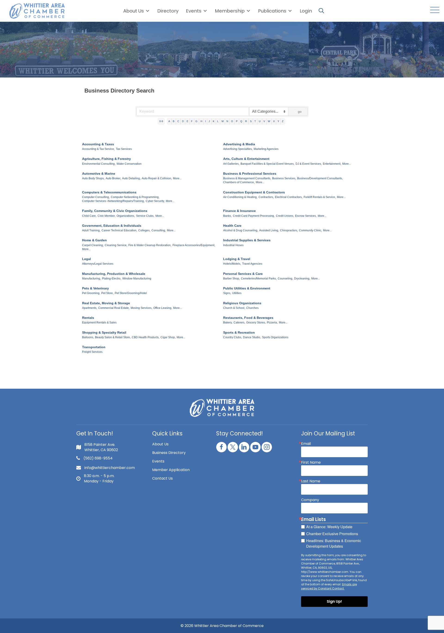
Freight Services (92, 352)
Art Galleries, (231, 163)
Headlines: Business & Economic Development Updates (333, 543)
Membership (230, 11)
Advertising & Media (239, 144)
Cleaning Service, (116, 245)
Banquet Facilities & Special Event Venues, (267, 163)
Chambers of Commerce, (239, 182)
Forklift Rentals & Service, (320, 197)
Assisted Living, (269, 230)
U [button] (260, 121)
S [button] (251, 121)
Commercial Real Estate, (114, 308)
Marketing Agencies (266, 149)
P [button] (236, 121)
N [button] (227, 121)
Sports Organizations (275, 337)
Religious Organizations (242, 303)
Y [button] (278, 121)
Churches (252, 308)
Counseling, (285, 278)
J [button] (209, 121)
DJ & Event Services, (309, 163)
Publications (272, 11)
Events (158, 461)
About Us (133, 11)
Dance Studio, (252, 337)
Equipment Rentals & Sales (99, 322)
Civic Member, (106, 215)
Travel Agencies (252, 263)
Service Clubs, (145, 215)
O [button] (232, 121)
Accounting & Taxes (98, 144)
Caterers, (239, 322)
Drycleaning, (302, 278)
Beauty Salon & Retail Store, (113, 337)
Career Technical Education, (119, 230)
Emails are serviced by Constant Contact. (329, 586)
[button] (433, 10)
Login (306, 11)
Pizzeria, (272, 322)
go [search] (300, 111)
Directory (168, 11)
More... (346, 163)
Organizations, (126, 215)
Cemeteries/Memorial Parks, (259, 278)
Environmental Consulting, (98, 163)
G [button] (196, 121)
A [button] (169, 121)
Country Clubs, (232, 337)
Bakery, (227, 322)
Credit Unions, (285, 215)
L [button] (218, 121)
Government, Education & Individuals (111, 225)
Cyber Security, (155, 201)
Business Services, (284, 178)
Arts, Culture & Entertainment (246, 159)
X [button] (274, 121)
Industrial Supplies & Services (247, 240)
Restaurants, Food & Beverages (248, 318)
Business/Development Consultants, (320, 178)
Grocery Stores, (256, 322)
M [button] (223, 121)
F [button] (192, 121)
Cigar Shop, (168, 337)
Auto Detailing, (131, 178)
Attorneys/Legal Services (97, 263)
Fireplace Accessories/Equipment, (194, 245)
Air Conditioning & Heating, (240, 197)
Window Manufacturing (136, 278)
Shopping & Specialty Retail (104, 332)
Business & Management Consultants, (247, 178)
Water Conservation (129, 163)
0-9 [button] (161, 121)
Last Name (310, 481)
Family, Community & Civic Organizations (114, 211)
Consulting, (158, 230)
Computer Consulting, (96, 197)
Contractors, (266, 197)
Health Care (232, 225)
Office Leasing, (162, 308)
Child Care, (89, 215)
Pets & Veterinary (95, 288)
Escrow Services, (306, 215)
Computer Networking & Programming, (135, 197)
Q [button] (241, 121)
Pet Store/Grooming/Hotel (131, 293)
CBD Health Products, (145, 337)
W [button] (269, 121)
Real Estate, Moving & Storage (106, 303)
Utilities (236, 293)
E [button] (187, 121)
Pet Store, (107, 293)
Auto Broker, (113, 178)
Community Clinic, (310, 230)
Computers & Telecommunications (109, 192)
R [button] (246, 121)
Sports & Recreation (239, 332)
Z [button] (283, 121)
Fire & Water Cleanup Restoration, (149, 245)
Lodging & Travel (236, 259)
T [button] (255, 121)
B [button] (173, 121)
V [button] (264, 121)
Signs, (227, 293)
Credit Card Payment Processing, (254, 215)
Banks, (227, 215)
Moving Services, (141, 308)
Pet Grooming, (91, 293)
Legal (86, 259)
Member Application (171, 469)
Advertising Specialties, (238, 149)
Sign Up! (334, 601)
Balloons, (88, 337)
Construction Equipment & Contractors (254, 192)
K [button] (213, 121)
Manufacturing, (91, 278)
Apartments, (89, 308)
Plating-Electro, (111, 278)
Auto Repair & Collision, (157, 178)
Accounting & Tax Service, (98, 149)
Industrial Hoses (233, 245)
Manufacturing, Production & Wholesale (113, 274)
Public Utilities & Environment (246, 288)
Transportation (93, 347)
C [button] (178, 121)
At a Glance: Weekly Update (329, 526)
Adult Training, (91, 230)
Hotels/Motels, (232, 263)
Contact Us (162, 478)
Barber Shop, (231, 278)
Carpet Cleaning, (93, 245)
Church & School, (234, 308)
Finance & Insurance (239, 211)
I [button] (205, 121)
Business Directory (169, 452)
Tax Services (124, 149)
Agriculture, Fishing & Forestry (106, 159)
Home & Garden (94, 240)
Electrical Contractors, (288, 197)
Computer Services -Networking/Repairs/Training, (113, 201)
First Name (311, 462)
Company (310, 500)
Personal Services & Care (243, 274)
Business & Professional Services (249, 173)
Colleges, (144, 230)
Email (306, 444)
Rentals (88, 318)
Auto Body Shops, (93, 178)
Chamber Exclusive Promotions (332, 533)
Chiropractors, (289, 230)
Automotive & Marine (98, 173)
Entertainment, (332, 163)
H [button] (201, 121)
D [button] (183, 121)
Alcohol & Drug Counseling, (240, 230)
